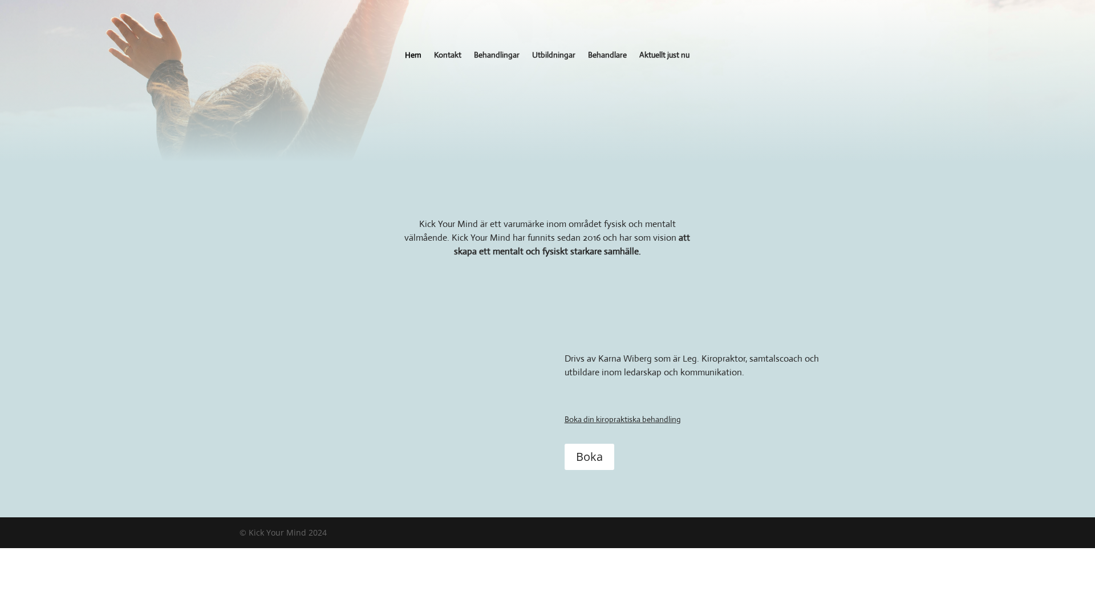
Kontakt (447, 55)
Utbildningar (553, 55)
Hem (413, 55)
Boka (589, 456)
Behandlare (607, 55)
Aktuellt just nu (664, 55)
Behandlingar (497, 55)
